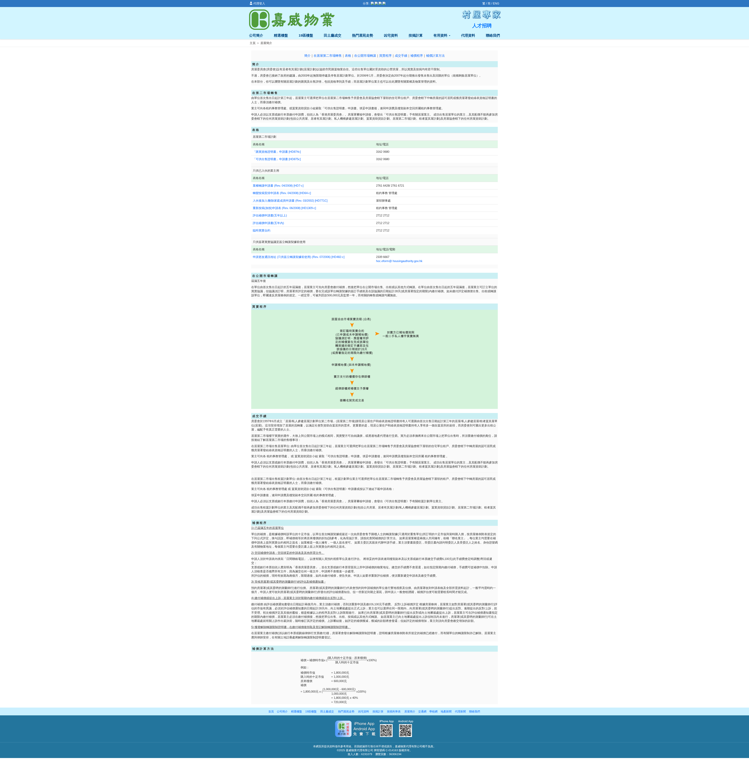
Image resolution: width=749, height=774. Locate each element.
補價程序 (416, 55)
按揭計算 (416, 35)
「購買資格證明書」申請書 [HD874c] (277, 151)
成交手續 (401, 55)
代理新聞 (460, 711)
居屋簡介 (409, 711)
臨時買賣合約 (261, 230)
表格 (348, 55)
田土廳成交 (332, 35)
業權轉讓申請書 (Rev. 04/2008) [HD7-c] (278, 185)
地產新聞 (446, 711)
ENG (496, 3)
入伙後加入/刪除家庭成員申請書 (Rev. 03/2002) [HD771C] (290, 200)
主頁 (253, 43)
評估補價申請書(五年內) (269, 223)
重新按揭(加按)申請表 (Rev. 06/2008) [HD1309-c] (284, 208)
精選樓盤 (281, 35)
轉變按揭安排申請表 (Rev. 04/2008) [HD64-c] (282, 193)
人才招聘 (482, 25)
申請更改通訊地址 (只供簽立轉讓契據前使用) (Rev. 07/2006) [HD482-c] (298, 257)
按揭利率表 (394, 711)
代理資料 (468, 35)
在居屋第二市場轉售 (328, 55)
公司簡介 (256, 35)
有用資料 (440, 35)
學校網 (433, 711)
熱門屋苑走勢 (362, 35)
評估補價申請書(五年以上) (270, 215)
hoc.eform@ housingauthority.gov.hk (399, 261)
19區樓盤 (306, 35)
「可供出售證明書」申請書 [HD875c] (277, 159)
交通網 (422, 711)
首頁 (271, 711)
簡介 (307, 55)
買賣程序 (385, 55)
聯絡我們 (493, 35)
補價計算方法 (435, 55)
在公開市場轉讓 (365, 55)
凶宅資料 (391, 35)
